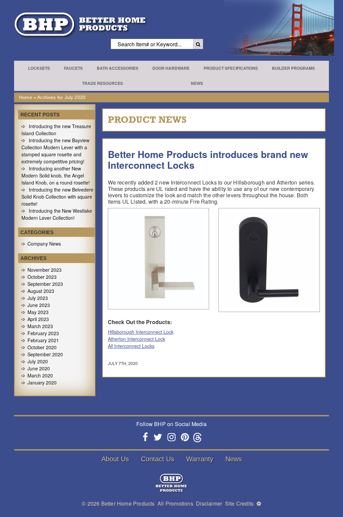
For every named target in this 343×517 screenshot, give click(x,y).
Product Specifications (231, 68)
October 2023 (42, 276)
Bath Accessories (117, 68)
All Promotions (175, 503)
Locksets (39, 68)
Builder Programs (293, 68)
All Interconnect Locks (131, 346)
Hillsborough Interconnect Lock (141, 331)
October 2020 (42, 347)
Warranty (199, 459)
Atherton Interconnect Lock (136, 338)
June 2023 (38, 305)
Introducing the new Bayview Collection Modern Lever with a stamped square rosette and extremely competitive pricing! (55, 151)
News (197, 83)
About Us (115, 459)
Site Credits (239, 503)
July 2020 (37, 361)
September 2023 (45, 283)
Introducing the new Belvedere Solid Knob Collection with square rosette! (57, 196)
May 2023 (38, 312)
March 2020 (40, 375)
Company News (44, 243)
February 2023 (43, 333)
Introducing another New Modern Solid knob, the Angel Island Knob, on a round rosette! (55, 175)
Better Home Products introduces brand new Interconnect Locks (208, 159)
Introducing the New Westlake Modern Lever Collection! (56, 214)
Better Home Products (128, 503)
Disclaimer (209, 503)
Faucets (73, 68)
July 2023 (37, 298)
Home (25, 97)
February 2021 (43, 340)
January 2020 (42, 382)
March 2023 (40, 326)
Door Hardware (171, 68)
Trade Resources (102, 83)
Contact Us (157, 459)
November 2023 (44, 269)
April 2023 (38, 319)
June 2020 (38, 368)
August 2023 (40, 291)
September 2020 (45, 354)
